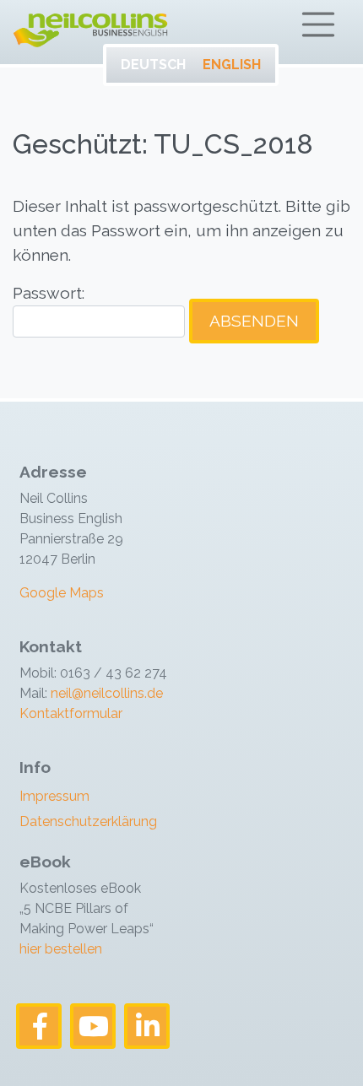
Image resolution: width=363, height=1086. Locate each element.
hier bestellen (60, 949)
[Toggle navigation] (318, 24)
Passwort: (48, 293)
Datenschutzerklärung (88, 821)
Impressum (54, 796)
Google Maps (61, 593)
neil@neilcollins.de (105, 693)
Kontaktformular (70, 713)
